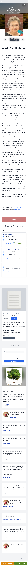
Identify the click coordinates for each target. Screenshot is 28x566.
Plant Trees (20, 243)
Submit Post (14, 361)
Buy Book (14, 318)
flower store (17, 209)
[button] (14, 376)
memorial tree (18, 207)
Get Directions (8, 243)
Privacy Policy (10, 560)
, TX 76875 (8, 271)
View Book (6, 318)
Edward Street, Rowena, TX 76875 (13, 241)
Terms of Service (18, 560)
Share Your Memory (8, 338)
